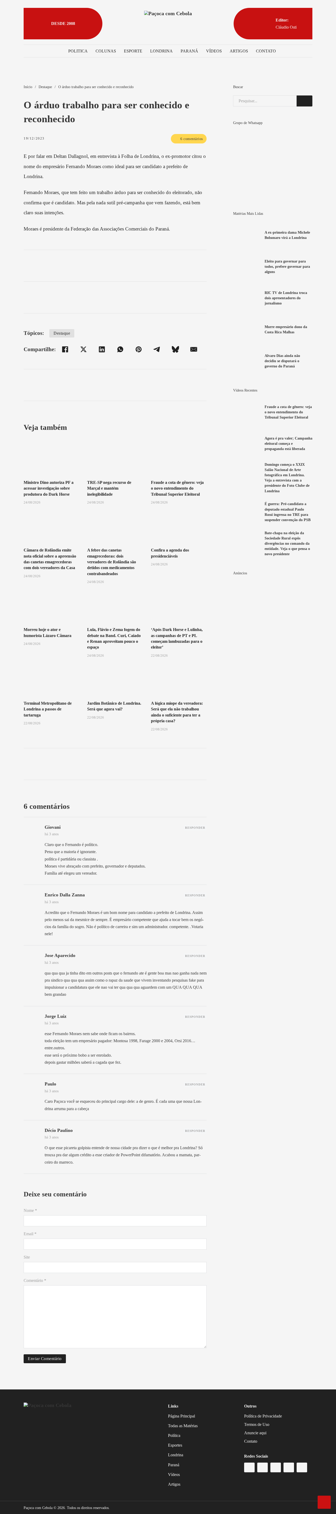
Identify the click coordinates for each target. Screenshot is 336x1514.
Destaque (45, 87)
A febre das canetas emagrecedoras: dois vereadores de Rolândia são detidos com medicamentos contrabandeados (111, 562)
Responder (195, 827)
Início (28, 87)
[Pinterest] (139, 349)
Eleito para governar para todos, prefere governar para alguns (287, 266)
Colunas (106, 51)
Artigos (239, 51)
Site (27, 1257)
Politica (78, 51)
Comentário (35, 1280)
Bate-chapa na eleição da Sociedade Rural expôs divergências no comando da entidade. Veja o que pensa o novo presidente (287, 543)
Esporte (133, 51)
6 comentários (191, 139)
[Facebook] (65, 349)
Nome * (30, 1210)
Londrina (161, 51)
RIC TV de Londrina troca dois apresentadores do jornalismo (286, 298)
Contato (266, 51)
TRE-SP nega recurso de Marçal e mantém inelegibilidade (109, 488)
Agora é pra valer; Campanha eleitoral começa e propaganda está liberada (288, 443)
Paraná (189, 51)
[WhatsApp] (120, 349)
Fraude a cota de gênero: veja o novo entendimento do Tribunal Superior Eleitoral (177, 488)
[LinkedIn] (102, 349)
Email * (30, 1234)
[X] (83, 349)
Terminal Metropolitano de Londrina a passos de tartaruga (48, 709)
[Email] (194, 349)
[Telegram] (157, 349)
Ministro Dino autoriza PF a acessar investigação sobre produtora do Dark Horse (49, 488)
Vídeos (214, 51)
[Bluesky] (175, 349)
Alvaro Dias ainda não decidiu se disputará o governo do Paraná (282, 361)
